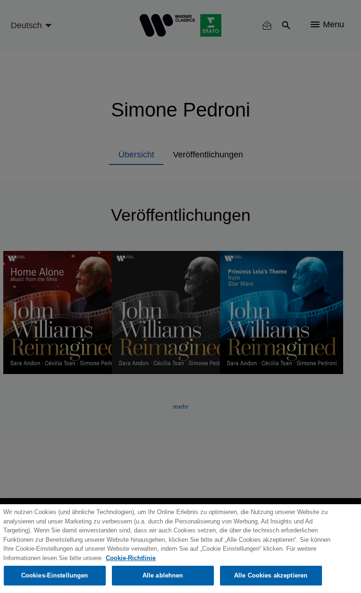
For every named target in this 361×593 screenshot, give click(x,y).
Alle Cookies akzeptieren (270, 575)
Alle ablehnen (162, 575)
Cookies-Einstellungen (54, 575)
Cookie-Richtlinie (131, 558)
